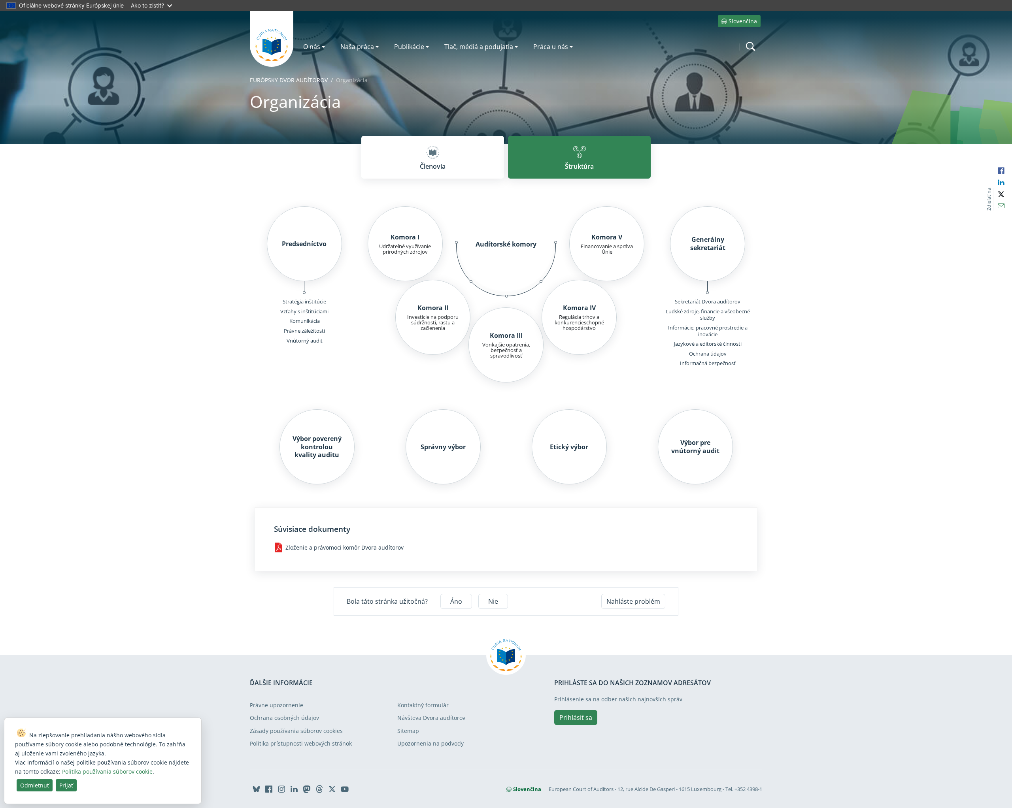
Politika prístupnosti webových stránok (301, 743)
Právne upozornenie (276, 705)
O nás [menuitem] (311, 46)
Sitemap (408, 731)
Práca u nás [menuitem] (550, 46)
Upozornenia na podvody (430, 743)
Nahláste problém (633, 601)
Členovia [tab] (433, 166)
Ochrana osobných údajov (284, 717)
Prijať (66, 785)
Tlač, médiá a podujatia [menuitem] (478, 46)
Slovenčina (743, 21)
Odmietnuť (34, 785)
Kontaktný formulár (423, 705)
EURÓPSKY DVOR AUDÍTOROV (289, 80)
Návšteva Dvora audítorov (431, 717)
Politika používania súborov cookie (107, 771)
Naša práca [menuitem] (357, 46)
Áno (456, 601)
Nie (493, 601)
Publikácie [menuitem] (409, 46)
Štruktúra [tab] (579, 166)
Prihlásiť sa (575, 717)
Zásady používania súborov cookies (296, 731)
